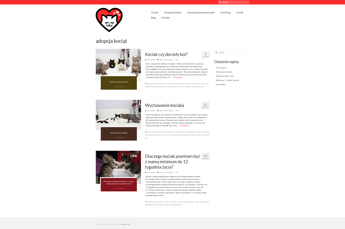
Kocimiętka (220, 84)
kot (169, 135)
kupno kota (180, 86)
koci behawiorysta (179, 83)
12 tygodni (149, 202)
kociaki (203, 83)
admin (153, 60)
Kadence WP (125, 224)
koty (171, 135)
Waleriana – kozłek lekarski (227, 80)
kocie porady (168, 60)
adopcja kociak (151, 132)
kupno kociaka (172, 86)
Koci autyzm (221, 68)
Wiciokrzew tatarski (224, 72)
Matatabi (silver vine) (225, 76)
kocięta (165, 135)
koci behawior (169, 83)
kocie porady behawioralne (158, 86)
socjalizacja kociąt (176, 204)
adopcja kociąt (151, 83)
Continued (177, 77)
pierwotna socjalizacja (180, 135)
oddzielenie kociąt (150, 204)
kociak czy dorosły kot (193, 83)
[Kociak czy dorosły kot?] (118, 71)
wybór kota (201, 86)
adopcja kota (160, 83)
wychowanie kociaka (194, 135)
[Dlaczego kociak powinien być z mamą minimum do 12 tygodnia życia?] (118, 173)
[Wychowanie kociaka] (118, 122)
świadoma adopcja (191, 86)
